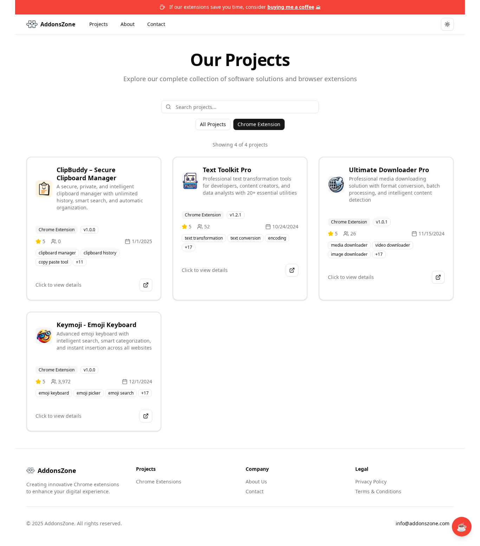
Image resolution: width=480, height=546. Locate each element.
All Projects (213, 124)
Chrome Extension (259, 124)
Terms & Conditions (378, 491)
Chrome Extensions (158, 481)
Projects (98, 24)
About (128, 24)
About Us (256, 481)
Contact (156, 24)
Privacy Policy (371, 481)
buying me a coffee (294, 7)
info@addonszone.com (422, 523)
